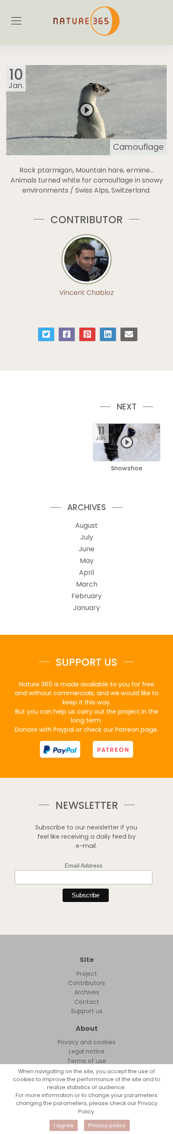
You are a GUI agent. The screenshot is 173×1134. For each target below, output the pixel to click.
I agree (63, 1125)
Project (86, 974)
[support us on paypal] (60, 749)
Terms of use (86, 1061)
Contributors (86, 983)
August (86, 525)
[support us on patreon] (113, 749)
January (86, 608)
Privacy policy (107, 1125)
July (86, 537)
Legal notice (87, 1051)
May (87, 561)
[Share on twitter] (46, 334)
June (86, 549)
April (86, 572)
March (86, 584)
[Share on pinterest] (87, 334)
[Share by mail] (129, 334)
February (86, 596)
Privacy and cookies (86, 1042)
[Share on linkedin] (108, 334)
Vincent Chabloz (86, 292)
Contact (86, 1002)
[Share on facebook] (66, 334)
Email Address (83, 865)
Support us (86, 1011)
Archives (86, 992)
